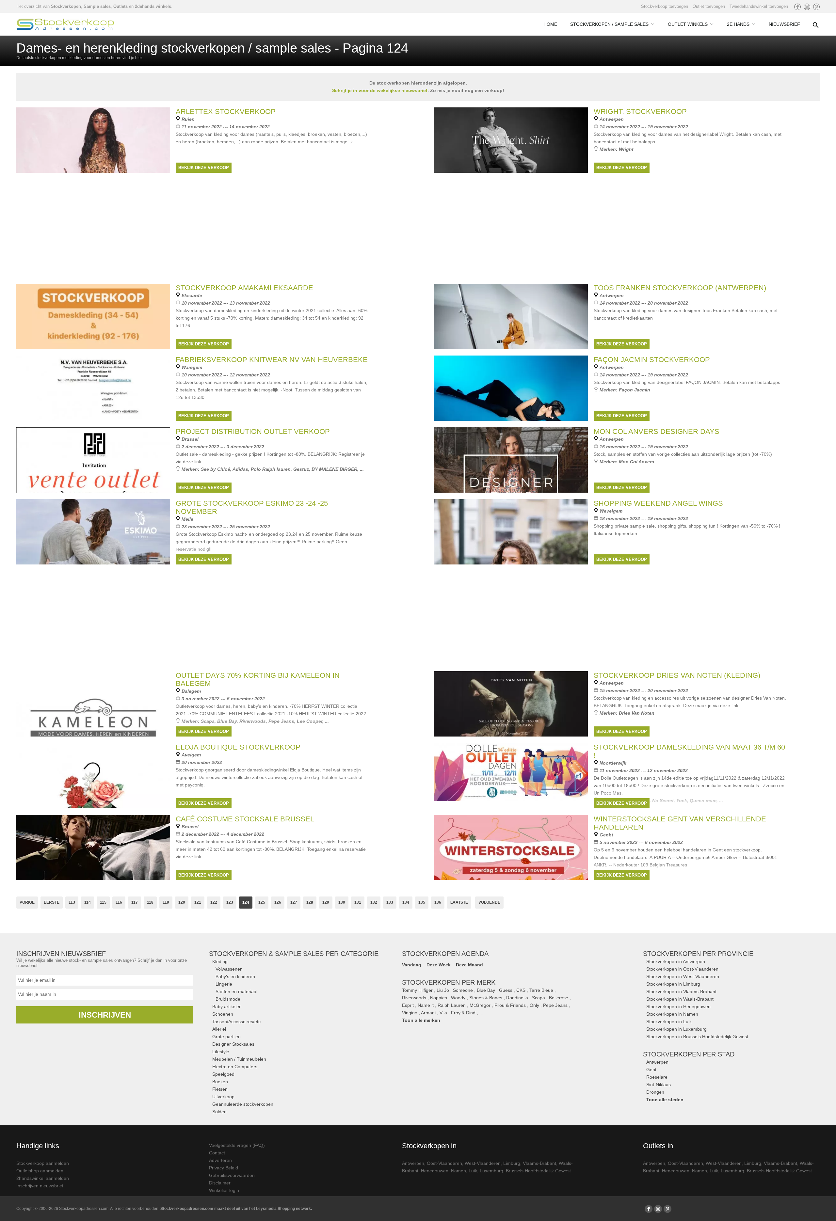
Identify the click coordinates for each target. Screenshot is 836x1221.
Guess (505, 990)
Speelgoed (223, 1074)
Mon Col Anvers (636, 461)
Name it (426, 1005)
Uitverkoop (223, 1096)
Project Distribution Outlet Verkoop (253, 431)
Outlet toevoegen (709, 6)
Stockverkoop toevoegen (664, 6)
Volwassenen (229, 969)
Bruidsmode (228, 999)
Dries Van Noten (636, 713)
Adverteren (220, 1160)
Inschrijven (105, 1014)
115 (103, 902)
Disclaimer (220, 1182)
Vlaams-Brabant (539, 1163)
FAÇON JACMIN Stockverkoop (652, 360)
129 (325, 902)
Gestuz (301, 469)
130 (341, 902)
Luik (473, 1170)
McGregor (480, 1005)
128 (309, 902)
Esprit (408, 1005)
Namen (458, 1170)
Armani (428, 1012)
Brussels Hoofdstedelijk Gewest (538, 1170)
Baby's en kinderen (235, 976)
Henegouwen (434, 1170)
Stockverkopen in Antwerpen (675, 961)
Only (534, 1005)
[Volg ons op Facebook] (797, 7)
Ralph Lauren (452, 1005)
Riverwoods (414, 997)
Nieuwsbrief (784, 24)
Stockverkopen (66, 6)
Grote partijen (226, 1036)
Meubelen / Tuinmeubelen (239, 1059)
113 (72, 902)
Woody (458, 997)
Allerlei (219, 1029)
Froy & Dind (463, 1012)
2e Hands (738, 24)
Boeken (220, 1081)
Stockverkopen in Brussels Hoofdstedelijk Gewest (697, 1036)
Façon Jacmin (634, 389)
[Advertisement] (418, 616)
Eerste (51, 902)
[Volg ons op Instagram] (807, 7)
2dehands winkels (153, 6)
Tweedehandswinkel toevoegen (759, 6)
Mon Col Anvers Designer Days (656, 431)
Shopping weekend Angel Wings (658, 503)
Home (550, 24)
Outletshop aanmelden (39, 1170)
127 (293, 902)
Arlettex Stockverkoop (226, 111)
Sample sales (97, 6)
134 (405, 902)
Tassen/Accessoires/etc (236, 1021)
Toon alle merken (421, 1020)
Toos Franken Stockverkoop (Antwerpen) (680, 288)
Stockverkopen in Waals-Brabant (680, 999)
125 (261, 902)
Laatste (459, 902)
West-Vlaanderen (483, 1163)
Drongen (655, 1092)
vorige (27, 902)
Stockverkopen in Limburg (673, 984)
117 (134, 902)
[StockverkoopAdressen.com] (65, 24)
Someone (463, 990)
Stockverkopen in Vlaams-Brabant (681, 991)
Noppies (438, 997)
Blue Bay (486, 990)
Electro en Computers (234, 1066)
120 (181, 902)
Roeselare (656, 1077)
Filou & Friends (510, 1005)
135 (421, 902)
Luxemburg (491, 1170)
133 (389, 902)
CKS (520, 990)
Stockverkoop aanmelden (42, 1163)
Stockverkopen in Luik (669, 1021)
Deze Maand (469, 964)
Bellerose (558, 997)
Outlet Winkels (688, 24)
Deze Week (438, 964)
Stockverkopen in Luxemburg (676, 1029)
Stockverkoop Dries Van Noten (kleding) (677, 675)
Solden (219, 1111)
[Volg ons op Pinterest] (816, 7)
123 (229, 902)
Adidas (240, 469)
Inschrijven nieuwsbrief (39, 1185)
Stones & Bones (485, 997)
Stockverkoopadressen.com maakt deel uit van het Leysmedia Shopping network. (236, 1208)
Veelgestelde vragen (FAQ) (237, 1145)
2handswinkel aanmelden (42, 1178)
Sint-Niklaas (658, 1084)
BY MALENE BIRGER (334, 469)
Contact (217, 1152)
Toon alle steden (664, 1099)
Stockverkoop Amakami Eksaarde (244, 288)
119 (166, 902)
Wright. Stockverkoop (640, 111)
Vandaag (411, 964)
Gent (651, 1069)
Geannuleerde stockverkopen (242, 1104)
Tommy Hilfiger (417, 990)
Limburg (511, 1163)
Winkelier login (224, 1190)
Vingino (409, 1012)
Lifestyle (220, 1051)
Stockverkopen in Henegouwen (678, 1006)
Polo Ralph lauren (271, 469)
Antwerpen (657, 1062)
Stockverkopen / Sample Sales (609, 24)
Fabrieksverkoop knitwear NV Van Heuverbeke (272, 360)
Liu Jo (443, 990)
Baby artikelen (227, 1006)
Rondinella (517, 997)
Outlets (120, 6)
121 (197, 902)
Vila (443, 1012)
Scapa (538, 997)
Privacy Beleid (223, 1167)
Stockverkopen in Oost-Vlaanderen (682, 969)
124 (245, 902)
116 (119, 902)
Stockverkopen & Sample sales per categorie (293, 953)
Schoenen (222, 1014)
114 (87, 902)
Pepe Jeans (555, 1005)
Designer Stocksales (233, 1044)
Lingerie (224, 984)
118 (150, 902)
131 (357, 902)
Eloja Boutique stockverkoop (238, 747)
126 (277, 902)
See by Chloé (215, 469)
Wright (626, 149)
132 (373, 902)
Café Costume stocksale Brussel (245, 819)
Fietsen (220, 1089)
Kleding (220, 961)
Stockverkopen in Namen (672, 1014)
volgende (489, 902)
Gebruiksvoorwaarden (232, 1175)
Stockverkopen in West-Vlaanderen (682, 976)
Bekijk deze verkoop (203, 167)
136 (437, 902)
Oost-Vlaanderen (444, 1163)
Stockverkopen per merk (448, 982)
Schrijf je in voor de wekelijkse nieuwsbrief (379, 90)
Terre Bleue (541, 990)
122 (213, 902)
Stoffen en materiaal (236, 991)
